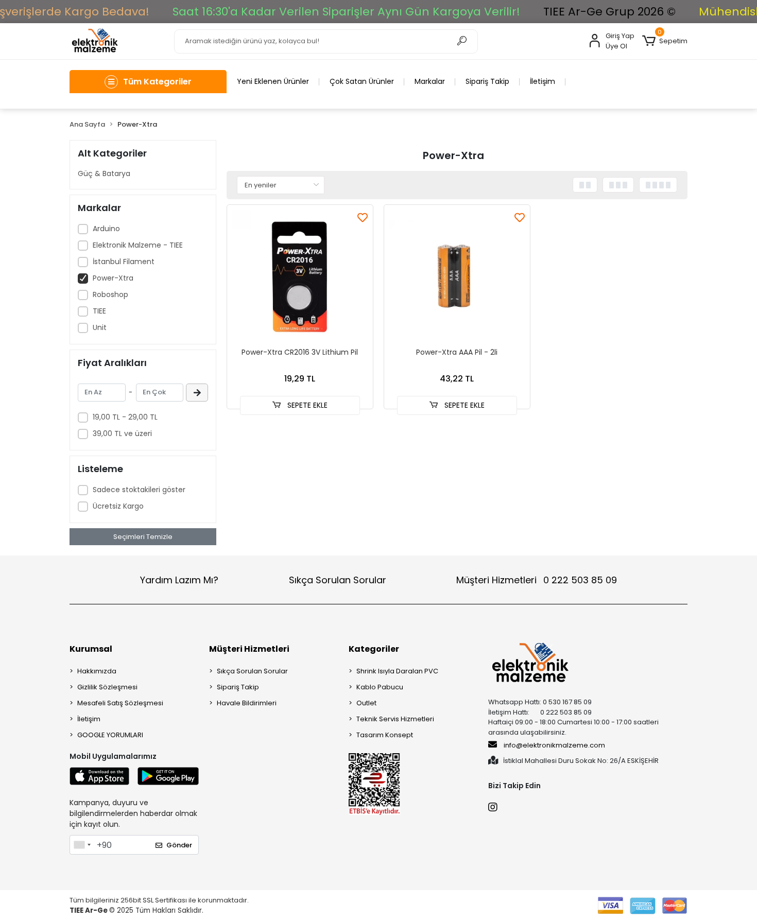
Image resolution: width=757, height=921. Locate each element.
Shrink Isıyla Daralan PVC (397, 671)
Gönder (179, 845)
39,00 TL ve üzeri (122, 433)
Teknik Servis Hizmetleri (395, 719)
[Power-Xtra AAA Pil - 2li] (457, 277)
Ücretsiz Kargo (118, 506)
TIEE (99, 311)
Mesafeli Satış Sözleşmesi (120, 703)
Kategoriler (374, 649)
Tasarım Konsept (384, 735)
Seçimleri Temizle (143, 537)
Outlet (366, 703)
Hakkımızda (96, 671)
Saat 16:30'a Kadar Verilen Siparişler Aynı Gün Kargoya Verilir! (346, 12)
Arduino (106, 228)
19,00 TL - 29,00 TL (125, 417)
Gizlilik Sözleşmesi (107, 687)
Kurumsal (91, 649)
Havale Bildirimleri (247, 703)
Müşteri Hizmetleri (536, 580)
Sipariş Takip (487, 81)
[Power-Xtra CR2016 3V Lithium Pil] (300, 277)
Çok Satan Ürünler (362, 81)
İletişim (542, 81)
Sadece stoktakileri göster (139, 489)
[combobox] (82, 845)
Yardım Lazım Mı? (179, 580)
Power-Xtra (113, 278)
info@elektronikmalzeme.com (554, 745)
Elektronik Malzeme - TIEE (138, 245)
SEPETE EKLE (306, 405)
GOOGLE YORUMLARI (110, 735)
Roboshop (110, 294)
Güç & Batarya (104, 173)
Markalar (430, 81)
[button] (664, 41)
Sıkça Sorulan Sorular (337, 580)
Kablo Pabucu (379, 687)
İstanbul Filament (123, 261)
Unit (100, 327)
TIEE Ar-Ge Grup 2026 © (609, 12)
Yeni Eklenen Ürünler (273, 81)
